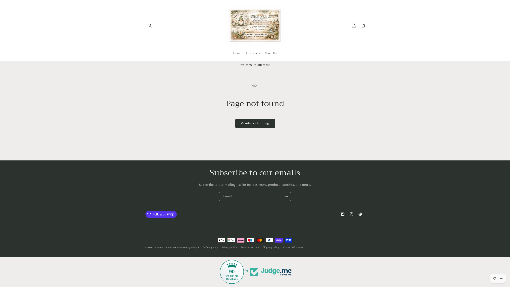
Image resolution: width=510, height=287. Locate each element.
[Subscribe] (286, 196)
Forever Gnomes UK (166, 247)
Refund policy (210, 247)
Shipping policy (271, 247)
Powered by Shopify (188, 247)
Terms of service (250, 247)
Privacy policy (229, 247)
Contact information (293, 247)
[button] (149, 25)
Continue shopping (255, 123)
